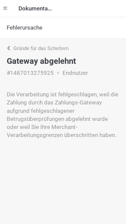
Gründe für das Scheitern (40, 48)
